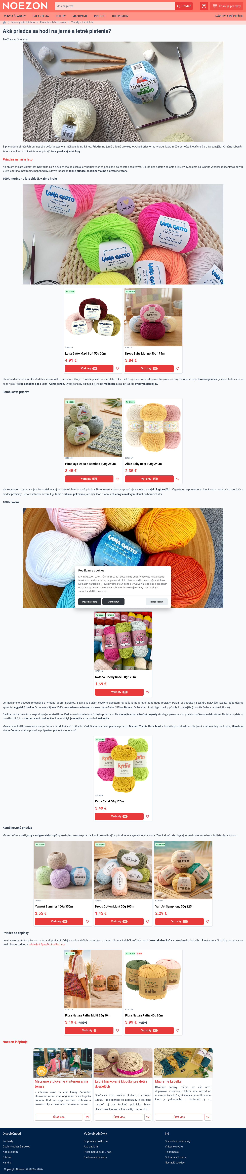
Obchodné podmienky (178, 1141)
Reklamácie (172, 1151)
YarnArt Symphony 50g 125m (174, 906)
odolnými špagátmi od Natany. (47, 944)
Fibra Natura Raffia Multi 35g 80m (87, 1015)
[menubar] (66, 16)
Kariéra (7, 1162)
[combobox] (115, 6)
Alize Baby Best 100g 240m (143, 464)
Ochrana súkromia (176, 1157)
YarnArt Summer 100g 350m (54, 906)
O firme (7, 1157)
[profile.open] (204, 6)
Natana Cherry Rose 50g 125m (115, 677)
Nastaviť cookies (175, 1162)
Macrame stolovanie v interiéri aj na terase (61, 1083)
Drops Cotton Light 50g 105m (114, 906)
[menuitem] (14, 16)
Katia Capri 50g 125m (109, 801)
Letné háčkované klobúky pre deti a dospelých (121, 1083)
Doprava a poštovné (96, 1141)
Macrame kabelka (168, 1081)
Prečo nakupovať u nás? (98, 1151)
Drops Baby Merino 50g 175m (145, 353)
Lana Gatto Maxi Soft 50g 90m (85, 353)
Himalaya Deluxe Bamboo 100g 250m (90, 464)
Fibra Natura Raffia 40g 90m (144, 1015)
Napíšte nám (10, 1151)
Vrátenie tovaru (174, 1146)
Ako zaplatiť (91, 1146)
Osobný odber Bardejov (16, 1146)
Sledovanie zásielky (95, 1157)
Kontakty (8, 1141)
